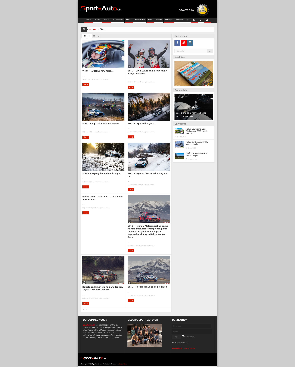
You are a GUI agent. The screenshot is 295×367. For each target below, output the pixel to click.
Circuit (106, 20)
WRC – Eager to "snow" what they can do (148, 174)
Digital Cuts (123, 364)
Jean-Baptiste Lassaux (101, 79)
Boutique (169, 20)
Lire (85, 84)
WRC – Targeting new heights (98, 71)
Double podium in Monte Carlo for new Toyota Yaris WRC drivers (102, 288)
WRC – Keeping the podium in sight (101, 173)
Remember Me (189, 337)
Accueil (92, 29)
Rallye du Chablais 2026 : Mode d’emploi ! (197, 143)
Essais (88, 20)
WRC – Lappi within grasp (141, 123)
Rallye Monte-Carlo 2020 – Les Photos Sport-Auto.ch (102, 198)
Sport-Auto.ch (89, 325)
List (97, 36)
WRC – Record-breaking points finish (147, 287)
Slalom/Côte (118, 20)
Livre (150, 20)
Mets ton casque (182, 20)
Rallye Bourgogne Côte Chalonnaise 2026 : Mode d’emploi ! (197, 131)
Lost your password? (180, 342)
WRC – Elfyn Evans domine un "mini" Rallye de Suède (147, 72)
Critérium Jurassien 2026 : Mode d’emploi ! (197, 154)
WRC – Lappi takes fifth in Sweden (100, 123)
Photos (159, 20)
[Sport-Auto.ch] (101, 9)
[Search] (210, 51)
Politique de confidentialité (183, 348)
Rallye (97, 20)
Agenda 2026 (140, 20)
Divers (128, 20)
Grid (88, 36)
